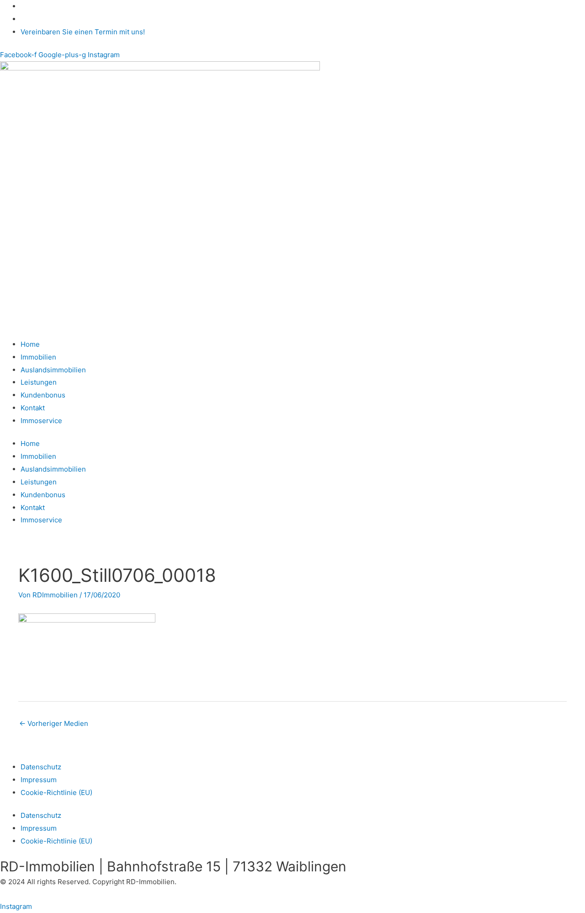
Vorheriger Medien (53, 723)
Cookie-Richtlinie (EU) (56, 792)
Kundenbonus (43, 395)
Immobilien (38, 357)
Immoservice (41, 420)
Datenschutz (41, 767)
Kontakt (33, 407)
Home (30, 344)
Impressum (39, 779)
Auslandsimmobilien (53, 369)
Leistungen (39, 382)
